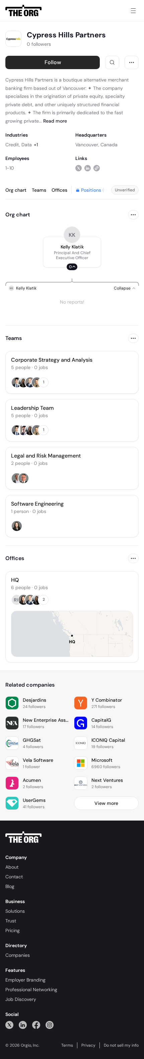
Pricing (12, 930)
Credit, (12, 145)
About (11, 867)
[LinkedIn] (23, 1025)
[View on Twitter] (78, 168)
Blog (9, 886)
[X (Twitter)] (9, 1025)
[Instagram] (50, 1025)
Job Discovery (20, 999)
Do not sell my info (121, 1045)
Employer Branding (25, 980)
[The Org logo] (23, 837)
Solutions (15, 911)
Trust (10, 921)
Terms (67, 1045)
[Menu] (133, 10)
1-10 (9, 168)
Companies (17, 955)
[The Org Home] (23, 11)
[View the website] (96, 168)
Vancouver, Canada (96, 145)
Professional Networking (31, 990)
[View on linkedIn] (87, 168)
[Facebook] (36, 1025)
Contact (14, 877)
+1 (36, 145)
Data (26, 145)
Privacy (88, 1045)
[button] (72, 252)
